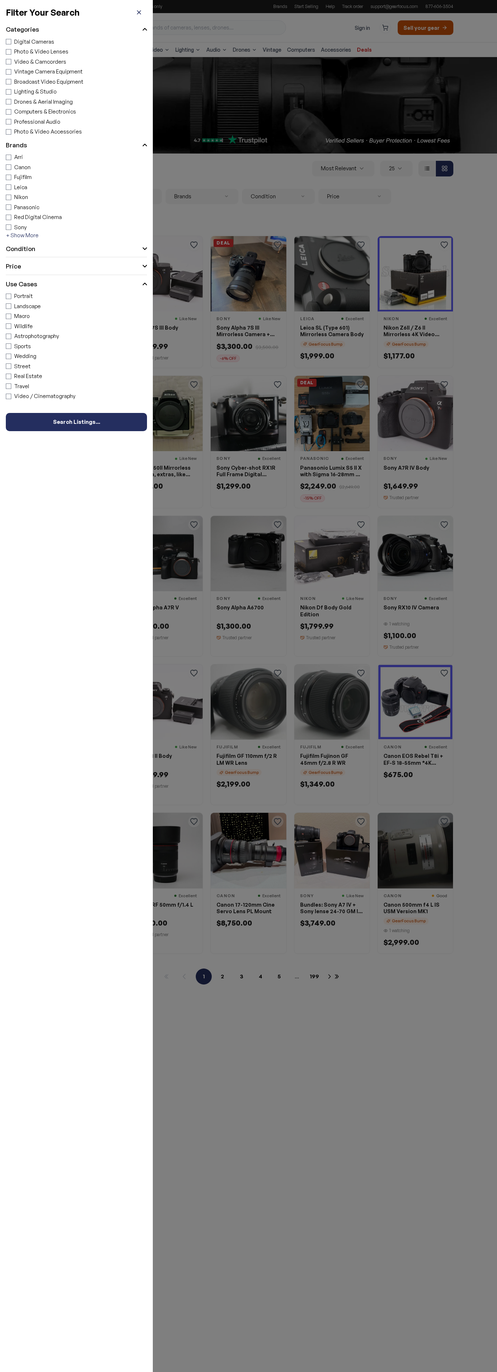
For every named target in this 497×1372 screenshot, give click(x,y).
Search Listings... (76, 421)
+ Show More (22, 235)
